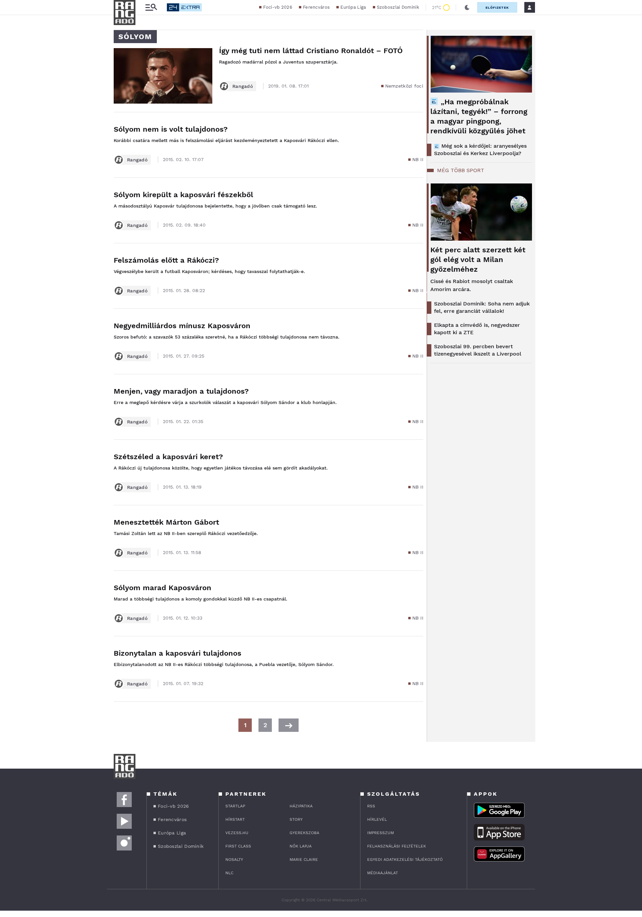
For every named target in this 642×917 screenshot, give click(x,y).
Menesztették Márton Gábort (166, 522)
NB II (418, 159)
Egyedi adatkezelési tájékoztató (405, 859)
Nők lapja (301, 846)
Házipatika (301, 806)
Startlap (235, 806)
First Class (238, 846)
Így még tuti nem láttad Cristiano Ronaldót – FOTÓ (311, 50)
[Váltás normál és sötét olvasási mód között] (467, 7)
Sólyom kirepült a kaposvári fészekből (183, 194)
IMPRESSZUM (380, 832)
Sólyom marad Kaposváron (162, 587)
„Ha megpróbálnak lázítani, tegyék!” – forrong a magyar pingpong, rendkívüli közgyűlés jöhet (478, 116)
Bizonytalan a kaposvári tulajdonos (177, 653)
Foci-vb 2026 (277, 7)
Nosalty (234, 859)
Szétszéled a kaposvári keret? (168, 456)
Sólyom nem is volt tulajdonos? (171, 129)
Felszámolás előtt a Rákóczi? (166, 260)
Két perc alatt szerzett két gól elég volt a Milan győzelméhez (477, 259)
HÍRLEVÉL (377, 819)
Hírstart (235, 819)
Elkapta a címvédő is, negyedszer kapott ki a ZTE (477, 329)
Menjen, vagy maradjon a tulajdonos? (181, 391)
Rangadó (242, 86)
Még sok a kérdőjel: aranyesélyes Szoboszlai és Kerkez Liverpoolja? (480, 149)
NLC (229, 873)
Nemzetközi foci (404, 86)
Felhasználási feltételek (396, 846)
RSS (371, 806)
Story (296, 819)
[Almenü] (151, 7)
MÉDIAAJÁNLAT (382, 873)
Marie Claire (304, 859)
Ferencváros (316, 7)
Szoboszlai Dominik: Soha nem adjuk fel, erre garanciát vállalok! (482, 307)
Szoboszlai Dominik (398, 7)
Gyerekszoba (304, 832)
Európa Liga (353, 7)
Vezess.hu (236, 832)
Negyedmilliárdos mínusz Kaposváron (182, 325)
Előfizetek (497, 7)
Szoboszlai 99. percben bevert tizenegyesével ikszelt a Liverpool (477, 350)
